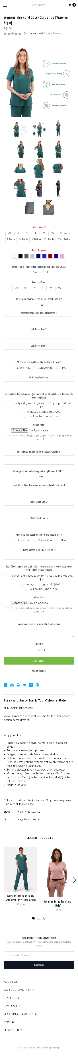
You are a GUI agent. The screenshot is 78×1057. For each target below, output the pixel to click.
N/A (63, 367)
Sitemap (55, 1047)
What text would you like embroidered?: (39, 313)
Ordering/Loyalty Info (20, 1014)
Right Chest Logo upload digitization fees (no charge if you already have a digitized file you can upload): (39, 568)
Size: (39, 227)
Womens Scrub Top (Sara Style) (57, 903)
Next (74, 880)
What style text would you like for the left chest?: (39, 362)
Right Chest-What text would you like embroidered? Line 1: (39, 485)
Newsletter (13, 1030)
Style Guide (12, 998)
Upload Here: (39, 424)
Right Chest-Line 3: (39, 518)
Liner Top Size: (39, 282)
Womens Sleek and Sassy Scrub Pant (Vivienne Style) (20, 898)
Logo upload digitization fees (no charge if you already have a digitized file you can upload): (39, 395)
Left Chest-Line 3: (39, 345)
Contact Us (12, 1022)
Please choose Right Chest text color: (39, 550)
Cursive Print (45, 367)
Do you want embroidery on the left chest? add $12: (39, 299)
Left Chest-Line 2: (39, 329)
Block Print (23, 367)
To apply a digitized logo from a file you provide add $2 (41, 405)
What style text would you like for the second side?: (39, 534)
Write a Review (52, 33)
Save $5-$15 (12, 1006)
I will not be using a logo (43, 416)
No (47, 272)
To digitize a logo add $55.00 (43, 411)
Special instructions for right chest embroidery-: (39, 624)
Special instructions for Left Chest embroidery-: (39, 451)
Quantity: (39, 644)
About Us (11, 981)
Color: (39, 250)
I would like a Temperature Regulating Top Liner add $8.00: (39, 266)
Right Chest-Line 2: (39, 501)
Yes (35, 272)
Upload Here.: (39, 597)
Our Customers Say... (19, 989)
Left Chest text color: (39, 377)
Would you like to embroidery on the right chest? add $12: (39, 471)
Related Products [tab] (39, 838)
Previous (3, 880)
